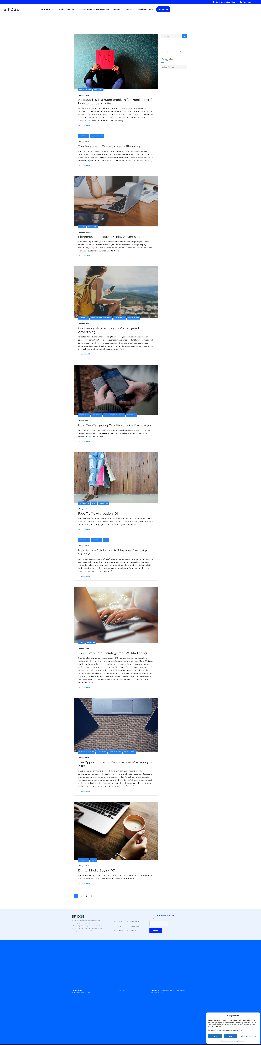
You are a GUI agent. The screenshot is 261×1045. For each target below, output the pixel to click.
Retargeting (119, 318)
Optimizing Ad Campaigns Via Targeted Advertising (108, 330)
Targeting (98, 89)
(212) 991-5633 (120, 991)
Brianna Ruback (85, 232)
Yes (215, 1036)
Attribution (84, 503)
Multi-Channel (85, 89)
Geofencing (84, 415)
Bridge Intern (84, 95)
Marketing (83, 136)
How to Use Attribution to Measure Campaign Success (113, 552)
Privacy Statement (239, 1041)
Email (81, 642)
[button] (257, 1016)
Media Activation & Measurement (95, 9)
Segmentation (133, 318)
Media (93, 860)
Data (94, 503)
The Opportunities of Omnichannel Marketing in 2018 (115, 764)
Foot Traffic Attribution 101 (98, 513)
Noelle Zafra (83, 421)
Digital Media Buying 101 (96, 870)
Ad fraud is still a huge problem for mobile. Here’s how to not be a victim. (115, 101)
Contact (129, 9)
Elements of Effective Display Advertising (109, 237)
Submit (155, 930)
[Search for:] (174, 36)
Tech (106, 540)
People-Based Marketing (101, 318)
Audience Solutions (67, 9)
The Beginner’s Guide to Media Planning (109, 146)
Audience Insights (86, 752)
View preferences (248, 1036)
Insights (116, 9)
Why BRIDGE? (47, 9)
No (230, 1036)
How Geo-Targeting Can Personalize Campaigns (115, 425)
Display (82, 226)
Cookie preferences (227, 1041)
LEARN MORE (85, 125)
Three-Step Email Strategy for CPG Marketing (112, 653)
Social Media (129, 752)
